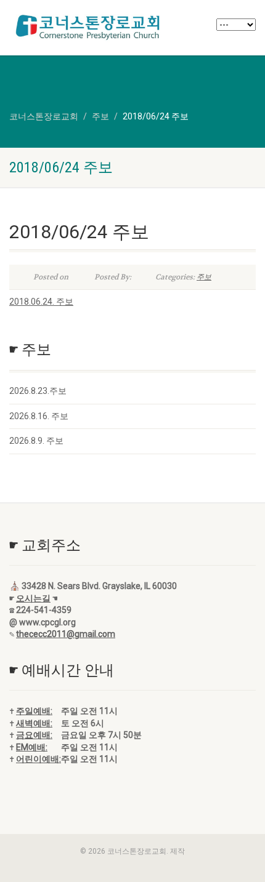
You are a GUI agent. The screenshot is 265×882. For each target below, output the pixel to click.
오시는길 (33, 598)
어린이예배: (38, 759)
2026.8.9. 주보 (36, 441)
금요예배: (34, 735)
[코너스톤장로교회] (88, 27)
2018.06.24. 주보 (41, 302)
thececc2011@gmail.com (65, 634)
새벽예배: (34, 723)
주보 (204, 277)
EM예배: (31, 747)
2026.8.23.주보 (38, 391)
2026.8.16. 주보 (38, 416)
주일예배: (34, 711)
